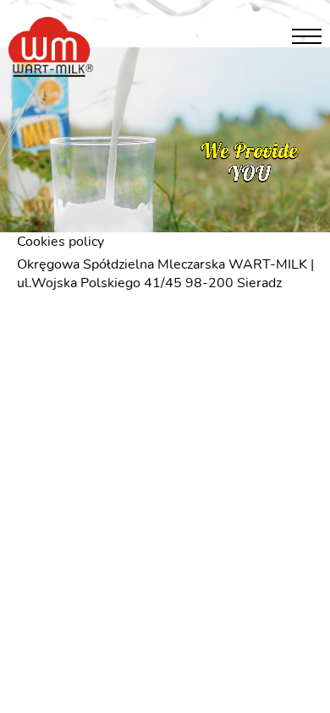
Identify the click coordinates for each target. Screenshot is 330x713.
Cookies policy (60, 241)
